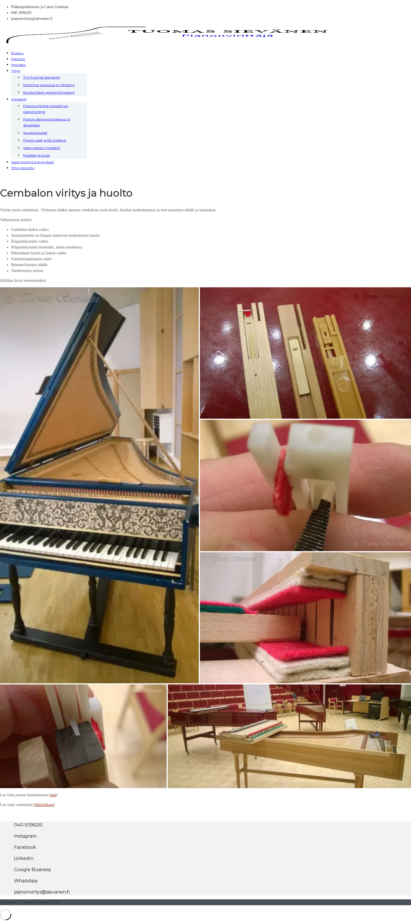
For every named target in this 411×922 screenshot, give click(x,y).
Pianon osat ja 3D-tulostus (44, 140)
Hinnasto (18, 65)
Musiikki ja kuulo (36, 155)
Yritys (15, 70)
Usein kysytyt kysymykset (32, 162)
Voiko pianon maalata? (41, 148)
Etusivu (17, 53)
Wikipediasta (44, 805)
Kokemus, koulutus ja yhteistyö (49, 85)
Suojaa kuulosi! (35, 133)
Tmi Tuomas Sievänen (41, 77)
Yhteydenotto (22, 168)
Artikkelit (19, 99)
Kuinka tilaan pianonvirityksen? (49, 92)
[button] (99, 486)
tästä (52, 795)
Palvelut (18, 59)
